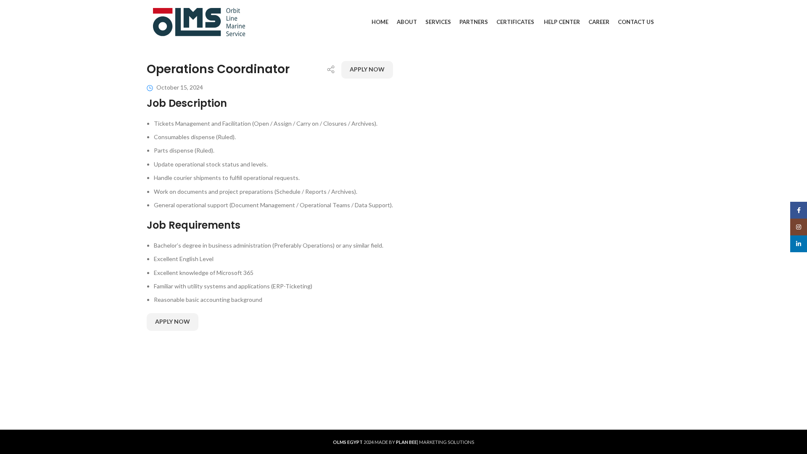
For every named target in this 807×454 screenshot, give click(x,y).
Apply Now (367, 69)
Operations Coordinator (218, 69)
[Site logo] (199, 21)
